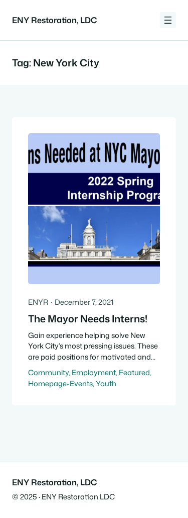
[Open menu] (168, 20)
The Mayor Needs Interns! (87, 318)
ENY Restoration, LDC (54, 20)
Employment (94, 372)
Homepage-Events (60, 383)
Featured (134, 372)
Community (48, 372)
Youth (106, 383)
